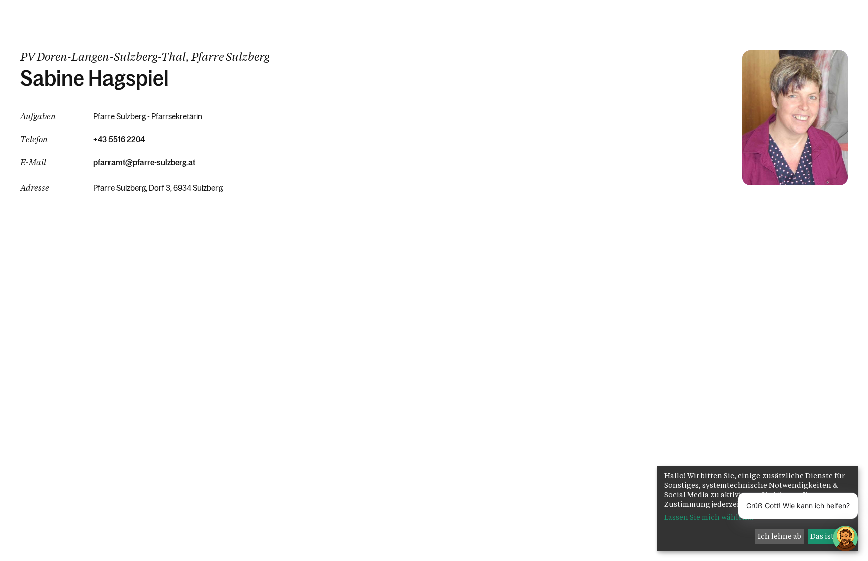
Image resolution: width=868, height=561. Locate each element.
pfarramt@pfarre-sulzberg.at (144, 162)
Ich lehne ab (779, 536)
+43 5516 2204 (119, 139)
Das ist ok (827, 536)
